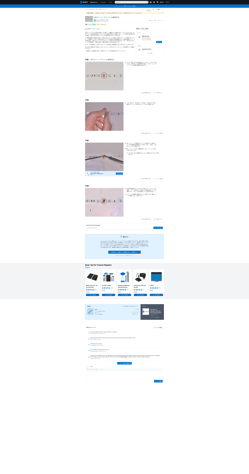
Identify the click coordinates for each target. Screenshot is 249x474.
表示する (159, 42)
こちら (138, 13)
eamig (91, 358)
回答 (153, 9)
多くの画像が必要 (102, 24)
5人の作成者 (125, 306)
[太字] (88, 369)
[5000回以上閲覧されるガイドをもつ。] (138, 312)
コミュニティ (103, 2)
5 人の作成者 (105, 19)
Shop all (87, 267)
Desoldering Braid (146, 49)
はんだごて (150, 149)
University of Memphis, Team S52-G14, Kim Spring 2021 (155, 311)
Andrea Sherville (93, 333)
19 (159, 20)
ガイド (149, 9)
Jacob (98, 19)
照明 (96, 9)
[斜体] (90, 369)
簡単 (95, 24)
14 (156, 20)
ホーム (86, 9)
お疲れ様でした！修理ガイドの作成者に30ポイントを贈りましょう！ (125, 252)
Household (91, 9)
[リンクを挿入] (94, 369)
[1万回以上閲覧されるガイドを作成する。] (132, 312)
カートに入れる (92, 294)
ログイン (167, 2)
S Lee (91, 339)
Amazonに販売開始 (146, 39)
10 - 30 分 (89, 24)
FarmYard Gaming (94, 351)
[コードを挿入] (92, 369)
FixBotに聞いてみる (147, 92)
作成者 (89, 306)
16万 (152, 20)
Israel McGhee (93, 345)
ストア (110, 2)
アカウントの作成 (131, 6)
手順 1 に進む (96, 29)
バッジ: (136, 309)
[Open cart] (157, 2)
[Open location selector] (154, 2)
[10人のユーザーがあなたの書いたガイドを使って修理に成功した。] (135, 312)
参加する (162, 2)
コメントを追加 (158, 98)
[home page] (84, 2)
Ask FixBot (157, 227)
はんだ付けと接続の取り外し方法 (111, 47)
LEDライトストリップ (103, 9)
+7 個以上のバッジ (135, 314)
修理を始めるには (94, 2)
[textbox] (124, 375)
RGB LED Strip (145, 36)
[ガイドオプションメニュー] (162, 9)
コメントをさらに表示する (125, 363)
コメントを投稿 (158, 381)
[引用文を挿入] (97, 369)
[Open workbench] (150, 2)
